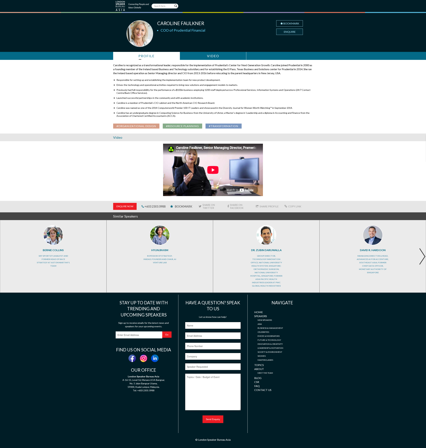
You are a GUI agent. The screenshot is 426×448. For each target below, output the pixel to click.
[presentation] (422, 256)
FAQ (257, 385)
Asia (260, 324)
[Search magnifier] (176, 6)
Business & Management (270, 328)
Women (262, 356)
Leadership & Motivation (270, 348)
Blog (257, 377)
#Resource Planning (182, 126)
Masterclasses (265, 360)
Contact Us (262, 389)
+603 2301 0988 (155, 206)
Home (258, 312)
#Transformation (223, 126)
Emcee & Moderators (269, 336)
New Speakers (265, 320)
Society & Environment (270, 352)
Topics (259, 365)
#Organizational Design (136, 126)
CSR (256, 381)
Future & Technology (269, 340)
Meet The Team (265, 373)
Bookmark (291, 23)
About (259, 369)
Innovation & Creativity (270, 344)
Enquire (290, 31)
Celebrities (263, 332)
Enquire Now (124, 206)
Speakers (260, 316)
